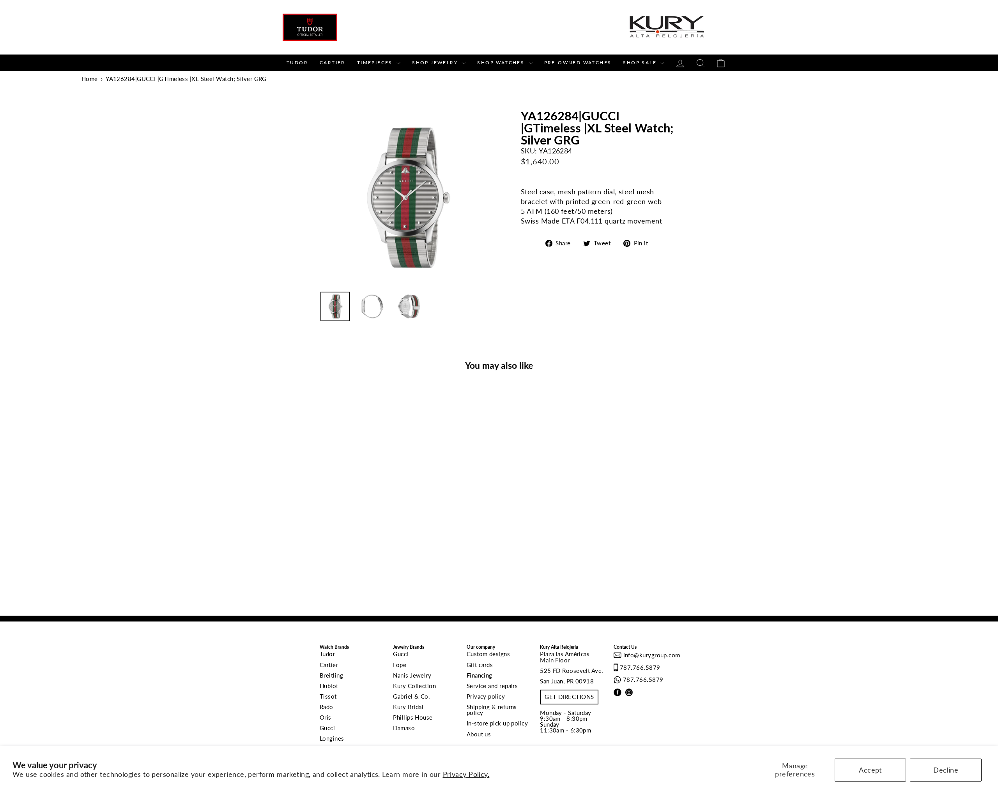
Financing (479, 675)
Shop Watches (501, 62)
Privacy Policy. (466, 774)
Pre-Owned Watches (578, 62)
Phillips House (412, 717)
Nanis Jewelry (412, 675)
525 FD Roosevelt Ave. (571, 670)
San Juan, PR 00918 (567, 681)
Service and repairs (492, 685)
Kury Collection (414, 685)
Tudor (297, 62)
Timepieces (376, 62)
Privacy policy (486, 696)
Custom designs (488, 653)
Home (89, 78)
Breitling (331, 675)
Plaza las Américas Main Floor (564, 656)
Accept (870, 770)
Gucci (327, 727)
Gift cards (480, 664)
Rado (326, 706)
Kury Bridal (408, 706)
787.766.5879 (640, 667)
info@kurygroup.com (650, 654)
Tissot (328, 696)
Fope (399, 664)
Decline (945, 770)
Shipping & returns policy (492, 709)
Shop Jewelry (436, 62)
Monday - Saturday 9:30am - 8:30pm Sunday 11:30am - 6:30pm (565, 721)
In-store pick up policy (497, 723)
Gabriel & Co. (411, 696)
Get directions (569, 696)
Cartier (332, 62)
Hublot (329, 685)
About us (479, 734)
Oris (325, 717)
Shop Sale (640, 62)
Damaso (404, 727)
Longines (332, 738)
